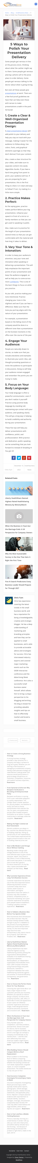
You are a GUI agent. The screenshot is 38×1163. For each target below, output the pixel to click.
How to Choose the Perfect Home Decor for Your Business (19, 985)
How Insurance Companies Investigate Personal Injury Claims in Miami (19, 1078)
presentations (10, 93)
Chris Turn (8, 470)
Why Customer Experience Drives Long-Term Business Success (19, 877)
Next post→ (25, 740)
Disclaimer (12, 1151)
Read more (11, 782)
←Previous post (12, 740)
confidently (14, 282)
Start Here (20, 1151)
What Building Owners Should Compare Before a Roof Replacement (17, 1052)
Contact (26, 1151)
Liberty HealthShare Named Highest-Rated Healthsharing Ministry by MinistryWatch (17, 944)
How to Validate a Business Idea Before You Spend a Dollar (18, 913)
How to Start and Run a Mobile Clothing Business (18, 1115)
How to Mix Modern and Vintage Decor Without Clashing (18, 847)
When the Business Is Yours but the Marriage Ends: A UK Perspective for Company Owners (19, 1018)
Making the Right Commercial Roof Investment (17, 825)
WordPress (19, 1160)
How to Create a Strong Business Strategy (18, 755)
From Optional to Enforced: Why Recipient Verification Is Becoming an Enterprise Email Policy (18, 791)
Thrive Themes (19, 1157)
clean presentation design (16, 131)
